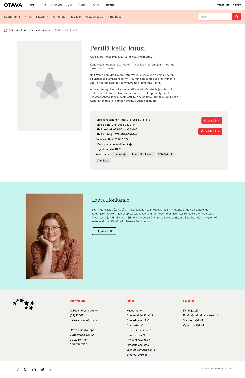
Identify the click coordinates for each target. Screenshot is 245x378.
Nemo (31, 4)
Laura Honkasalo (40, 30)
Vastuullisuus (94, 16)
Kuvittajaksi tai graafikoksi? (200, 315)
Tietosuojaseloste (137, 345)
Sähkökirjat (165, 154)
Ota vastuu (133, 325)
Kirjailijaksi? (115, 16)
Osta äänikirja (210, 131)
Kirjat (28, 16)
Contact (237, 4)
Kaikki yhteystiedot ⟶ (84, 310)
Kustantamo (12, 16)
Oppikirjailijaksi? (193, 325)
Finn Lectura (134, 335)
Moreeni (43, 4)
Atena (96, 4)
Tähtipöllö (111, 4)
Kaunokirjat (18, 30)
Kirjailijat (59, 16)
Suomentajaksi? (193, 320)
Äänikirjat (103, 160)
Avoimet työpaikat (138, 340)
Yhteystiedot (223, 4)
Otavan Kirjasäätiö (138, 315)
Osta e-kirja (211, 120)
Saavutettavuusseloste (140, 349)
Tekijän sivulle (104, 231)
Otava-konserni (136, 320)
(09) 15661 (76, 315)
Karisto (82, 4)
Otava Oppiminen (137, 330)
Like (70, 4)
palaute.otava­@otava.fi (84, 320)
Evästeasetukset (136, 354)
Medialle (75, 16)
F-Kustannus (57, 4)
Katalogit (42, 16)
